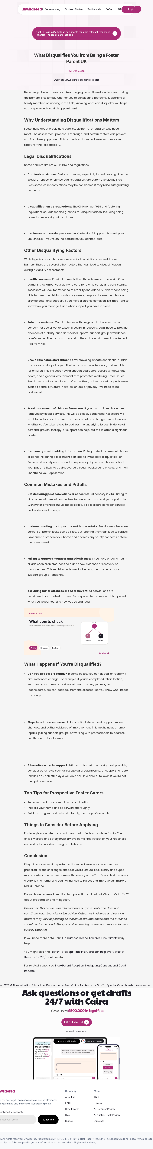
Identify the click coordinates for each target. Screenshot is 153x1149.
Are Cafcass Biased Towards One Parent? (90, 938)
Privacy (98, 1102)
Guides (69, 1120)
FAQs (68, 1102)
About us (70, 1096)
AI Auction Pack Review (107, 1114)
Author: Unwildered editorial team (76, 80)
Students (99, 1120)
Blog (67, 1114)
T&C (96, 1096)
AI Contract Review (104, 1108)
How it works (72, 1108)
